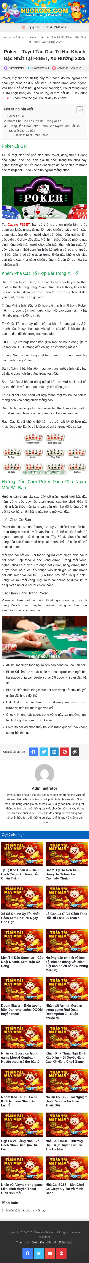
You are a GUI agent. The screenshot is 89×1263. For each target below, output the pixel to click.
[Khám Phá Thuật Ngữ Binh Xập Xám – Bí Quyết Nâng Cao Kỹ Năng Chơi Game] (67, 1037)
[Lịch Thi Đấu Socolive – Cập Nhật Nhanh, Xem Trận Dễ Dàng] (22, 941)
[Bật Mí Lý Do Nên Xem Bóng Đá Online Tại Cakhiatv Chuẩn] (67, 854)
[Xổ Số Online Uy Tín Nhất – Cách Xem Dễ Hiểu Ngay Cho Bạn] (22, 897)
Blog (21, 37)
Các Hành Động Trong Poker (31, 135)
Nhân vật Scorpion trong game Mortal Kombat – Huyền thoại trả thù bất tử (20, 1057)
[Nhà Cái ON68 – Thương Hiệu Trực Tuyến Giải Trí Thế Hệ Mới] (67, 1124)
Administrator (44, 788)
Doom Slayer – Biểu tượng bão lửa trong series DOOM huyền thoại (22, 1010)
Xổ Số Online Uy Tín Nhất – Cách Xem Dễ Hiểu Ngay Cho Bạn (21, 918)
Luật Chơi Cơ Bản (24, 130)
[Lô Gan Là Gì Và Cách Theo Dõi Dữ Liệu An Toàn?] (67, 897)
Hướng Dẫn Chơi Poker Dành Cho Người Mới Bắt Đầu (44, 126)
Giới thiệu (38, 1242)
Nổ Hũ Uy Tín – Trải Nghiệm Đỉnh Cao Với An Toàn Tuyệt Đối (66, 1101)
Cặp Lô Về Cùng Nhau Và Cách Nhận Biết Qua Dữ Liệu (20, 1145)
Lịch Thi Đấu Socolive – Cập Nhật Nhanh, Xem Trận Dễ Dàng (22, 962)
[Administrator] (44, 774)
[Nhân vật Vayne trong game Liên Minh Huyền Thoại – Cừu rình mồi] (22, 1168)
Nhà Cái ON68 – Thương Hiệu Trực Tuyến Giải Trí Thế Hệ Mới (64, 1145)
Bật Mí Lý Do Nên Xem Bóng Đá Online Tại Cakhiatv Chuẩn (62, 874)
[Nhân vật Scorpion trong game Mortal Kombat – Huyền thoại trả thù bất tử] (22, 1037)
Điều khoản (66, 1242)
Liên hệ (51, 1242)
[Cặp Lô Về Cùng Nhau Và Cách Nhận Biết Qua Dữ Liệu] (22, 1124)
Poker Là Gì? (16, 116)
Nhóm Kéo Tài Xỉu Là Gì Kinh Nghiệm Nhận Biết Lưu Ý (19, 1101)
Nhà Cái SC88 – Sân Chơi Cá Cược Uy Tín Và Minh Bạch (65, 1189)
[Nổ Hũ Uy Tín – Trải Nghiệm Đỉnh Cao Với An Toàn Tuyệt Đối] (67, 1081)
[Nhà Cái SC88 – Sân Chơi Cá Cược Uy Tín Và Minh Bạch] (67, 1168)
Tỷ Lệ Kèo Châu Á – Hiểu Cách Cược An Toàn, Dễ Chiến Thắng (20, 874)
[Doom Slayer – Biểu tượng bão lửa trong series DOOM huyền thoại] (22, 989)
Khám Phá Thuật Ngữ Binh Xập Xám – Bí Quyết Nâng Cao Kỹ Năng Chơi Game (66, 1057)
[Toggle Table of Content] (78, 109)
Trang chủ (8, 37)
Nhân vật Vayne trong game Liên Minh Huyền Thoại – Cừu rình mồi (22, 1189)
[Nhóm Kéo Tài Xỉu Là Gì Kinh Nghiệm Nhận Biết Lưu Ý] (22, 1081)
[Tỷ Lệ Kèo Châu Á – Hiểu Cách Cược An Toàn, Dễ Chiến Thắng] (22, 854)
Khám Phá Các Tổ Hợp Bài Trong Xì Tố (34, 121)
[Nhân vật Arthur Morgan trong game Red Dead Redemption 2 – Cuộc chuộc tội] (67, 989)
